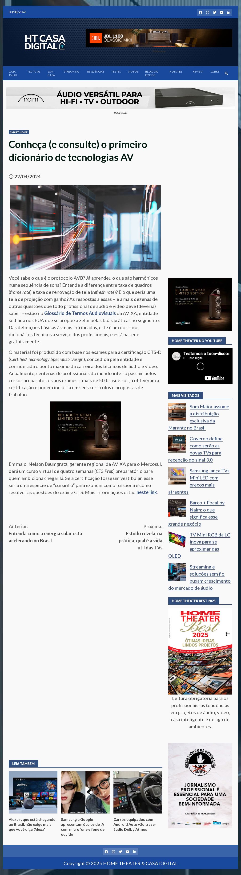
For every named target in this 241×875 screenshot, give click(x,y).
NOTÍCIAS (34, 71)
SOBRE (214, 71)
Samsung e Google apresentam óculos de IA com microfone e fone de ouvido (85, 792)
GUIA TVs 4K (13, 73)
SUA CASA (51, 73)
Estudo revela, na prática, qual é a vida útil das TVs (140, 536)
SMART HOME (19, 132)
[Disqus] (85, 685)
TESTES (116, 71)
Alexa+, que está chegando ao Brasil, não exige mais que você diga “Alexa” (33, 792)
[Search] (226, 73)
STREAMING (72, 71)
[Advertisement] (85, 586)
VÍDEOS (133, 71)
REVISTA (198, 71)
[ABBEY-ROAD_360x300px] (85, 430)
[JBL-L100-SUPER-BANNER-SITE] (159, 37)
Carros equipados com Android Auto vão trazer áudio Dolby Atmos (137, 792)
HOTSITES (175, 71)
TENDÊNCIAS (95, 71)
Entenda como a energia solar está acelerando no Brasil (45, 533)
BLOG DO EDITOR (151, 73)
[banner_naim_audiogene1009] (120, 97)
